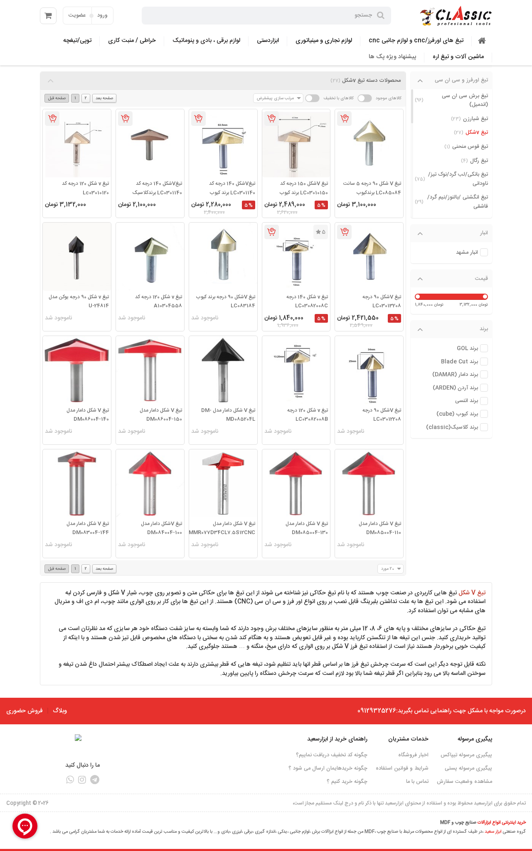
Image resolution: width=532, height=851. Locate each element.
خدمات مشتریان (408, 739)
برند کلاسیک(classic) (452, 427)
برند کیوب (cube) (457, 414)
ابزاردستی (268, 41)
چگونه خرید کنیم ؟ (347, 781)
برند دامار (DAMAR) (455, 374)
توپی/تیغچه (77, 41)
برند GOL (467, 348)
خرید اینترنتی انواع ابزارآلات (502, 822)
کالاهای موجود (388, 98)
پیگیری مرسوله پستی (468, 768)
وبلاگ (60, 711)
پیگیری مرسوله (475, 739)
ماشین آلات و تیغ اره (458, 57)
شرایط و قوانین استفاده (402, 768)
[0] (48, 15)
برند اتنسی (466, 401)
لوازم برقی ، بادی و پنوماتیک (206, 41)
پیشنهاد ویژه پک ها (392, 57)
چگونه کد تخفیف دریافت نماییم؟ (331, 755)
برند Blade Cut (459, 362)
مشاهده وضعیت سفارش (464, 781)
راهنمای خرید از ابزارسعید (337, 739)
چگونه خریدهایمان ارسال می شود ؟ (327, 768)
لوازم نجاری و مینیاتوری (324, 41)
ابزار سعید (493, 832)
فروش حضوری (24, 711)
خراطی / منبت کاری (132, 41)
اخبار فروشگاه (413, 755)
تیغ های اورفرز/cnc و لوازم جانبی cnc (416, 41)
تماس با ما (417, 781)
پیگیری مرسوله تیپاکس (466, 755)
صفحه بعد (104, 98)
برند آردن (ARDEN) (455, 388)
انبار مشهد (467, 252)
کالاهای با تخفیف (338, 98)
